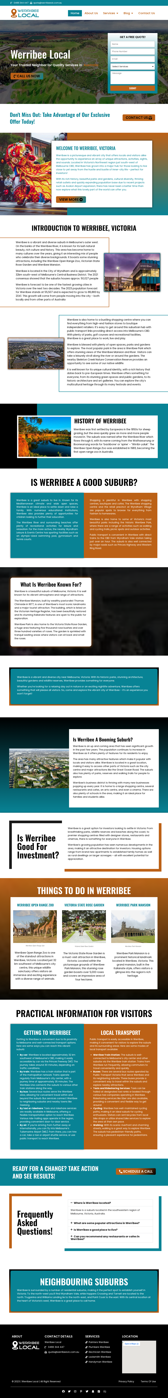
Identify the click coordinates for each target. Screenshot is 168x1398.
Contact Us (146, 13)
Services (109, 13)
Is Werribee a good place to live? (95, 1230)
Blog (127, 13)
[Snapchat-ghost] (93, 1391)
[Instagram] (75, 1391)
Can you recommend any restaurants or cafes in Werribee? (105, 1238)
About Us (91, 13)
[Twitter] (69, 1391)
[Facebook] (63, 1391)
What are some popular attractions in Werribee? (107, 1223)
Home (75, 13)
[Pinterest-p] (81, 1391)
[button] (110, 1203)
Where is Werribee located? (92, 1203)
